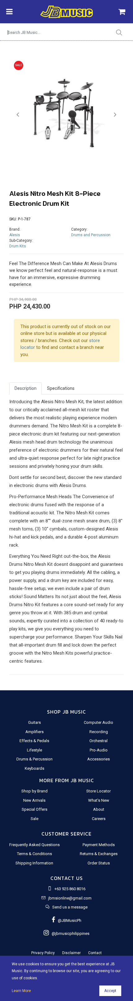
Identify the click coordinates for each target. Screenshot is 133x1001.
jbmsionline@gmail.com (70, 898)
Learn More (21, 991)
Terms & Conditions (34, 853)
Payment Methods (99, 844)
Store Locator (98, 791)
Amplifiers (34, 731)
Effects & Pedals (34, 740)
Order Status (99, 863)
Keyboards (34, 768)
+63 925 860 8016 (69, 888)
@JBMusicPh (68, 920)
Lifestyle (34, 750)
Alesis (14, 235)
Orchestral (98, 740)
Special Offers (34, 809)
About (98, 809)
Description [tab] (25, 388)
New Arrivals (34, 800)
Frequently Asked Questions (34, 844)
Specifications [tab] (61, 388)
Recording (98, 731)
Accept (110, 991)
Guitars (34, 722)
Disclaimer (71, 953)
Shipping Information (34, 863)
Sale (34, 818)
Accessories (98, 759)
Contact (95, 953)
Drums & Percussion (34, 759)
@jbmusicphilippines (69, 933)
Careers (98, 818)
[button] (18, 114)
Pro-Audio (99, 750)
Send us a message (70, 907)
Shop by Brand (34, 791)
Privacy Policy (43, 953)
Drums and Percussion (90, 235)
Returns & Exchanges (99, 853)
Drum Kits (17, 246)
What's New (98, 800)
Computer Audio (98, 722)
